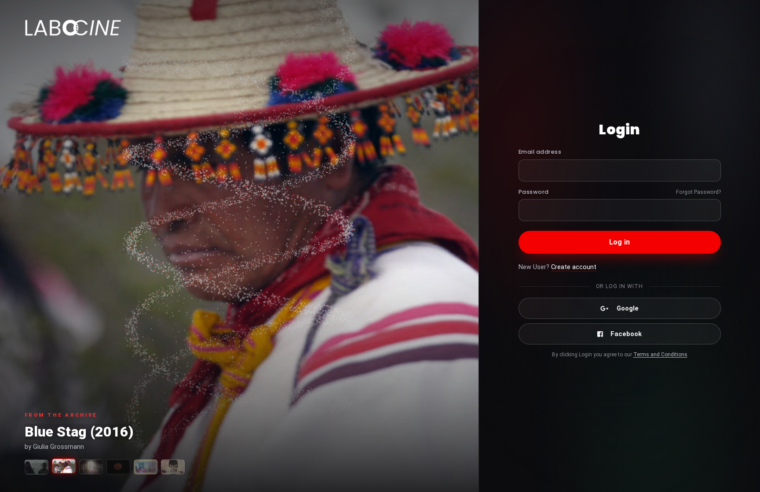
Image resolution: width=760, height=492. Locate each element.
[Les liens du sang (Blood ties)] (36, 466)
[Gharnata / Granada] (91, 466)
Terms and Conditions (660, 354)
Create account (573, 267)
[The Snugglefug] (145, 466)
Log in (619, 242)
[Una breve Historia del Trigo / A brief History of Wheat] (173, 466)
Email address (540, 151)
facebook (626, 334)
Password (534, 192)
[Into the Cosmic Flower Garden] (118, 466)
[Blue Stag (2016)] (64, 466)
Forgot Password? (698, 192)
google (628, 308)
